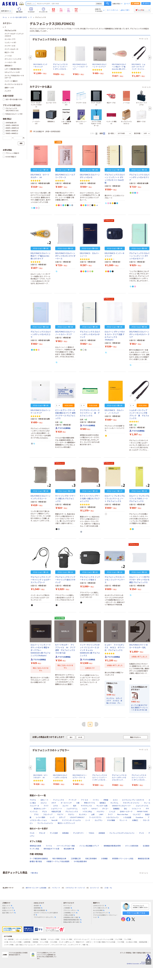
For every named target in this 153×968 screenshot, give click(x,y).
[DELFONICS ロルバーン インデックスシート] (41, 476)
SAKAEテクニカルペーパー (121, 806)
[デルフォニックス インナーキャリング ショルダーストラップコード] (41, 558)
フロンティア (48, 814)
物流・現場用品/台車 (59, 858)
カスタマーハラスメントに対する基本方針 (46, 914)
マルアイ (60, 814)
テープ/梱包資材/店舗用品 (39, 858)
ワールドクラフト (95, 817)
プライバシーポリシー (70, 910)
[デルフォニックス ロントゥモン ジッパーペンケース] (115, 558)
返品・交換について (8, 913)
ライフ (110, 814)
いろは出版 (127, 817)
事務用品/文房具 (35, 846)
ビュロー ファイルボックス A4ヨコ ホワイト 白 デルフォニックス (116, 647)
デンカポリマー (78, 833)
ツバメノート (136, 809)
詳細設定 (99, 3)
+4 (97, 205)
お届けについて (7, 908)
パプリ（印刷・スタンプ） (100, 908)
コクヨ (55, 806)
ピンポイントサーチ (74, 945)
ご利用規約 (66, 908)
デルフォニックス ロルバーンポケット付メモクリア (139, 177)
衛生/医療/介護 (69, 849)
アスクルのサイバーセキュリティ (44, 917)
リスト (92, 133)
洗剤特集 (35, 942)
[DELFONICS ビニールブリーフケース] (65, 155)
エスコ (115, 800)
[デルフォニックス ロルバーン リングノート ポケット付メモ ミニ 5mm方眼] (115, 155)
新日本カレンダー (40, 809)
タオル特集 (53, 942)
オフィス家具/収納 (131, 846)
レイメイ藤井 (40, 817)
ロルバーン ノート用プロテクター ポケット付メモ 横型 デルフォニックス (139, 579)
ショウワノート (56, 809)
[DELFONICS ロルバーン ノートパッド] (115, 391)
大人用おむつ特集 (131, 942)
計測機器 (104, 858)
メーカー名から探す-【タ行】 (18, 17)
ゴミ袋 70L (108, 888)
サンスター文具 (101, 806)
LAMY (101, 814)
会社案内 (36, 905)
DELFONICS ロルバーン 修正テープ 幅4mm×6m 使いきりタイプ (40, 256)
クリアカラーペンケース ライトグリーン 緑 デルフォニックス (90, 413)
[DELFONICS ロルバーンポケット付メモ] (90, 155)
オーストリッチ (66, 803)
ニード (87, 820)
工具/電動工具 (76, 858)
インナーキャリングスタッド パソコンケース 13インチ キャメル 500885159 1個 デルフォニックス (90, 650)
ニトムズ (112, 811)
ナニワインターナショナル (71, 820)
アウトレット (109, 220)
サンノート (123, 820)
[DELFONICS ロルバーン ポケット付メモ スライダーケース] (65, 234)
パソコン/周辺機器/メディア (89, 846)
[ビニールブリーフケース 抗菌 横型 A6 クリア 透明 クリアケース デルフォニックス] (65, 391)
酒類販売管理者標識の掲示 (71, 920)
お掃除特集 (27, 942)
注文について (6, 905)
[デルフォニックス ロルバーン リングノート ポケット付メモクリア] (139, 234)
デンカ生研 (54, 833)
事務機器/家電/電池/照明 (112, 846)
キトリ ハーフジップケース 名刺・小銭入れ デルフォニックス (90, 498)
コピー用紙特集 (8, 939)
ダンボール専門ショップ (66, 942)
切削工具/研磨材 (91, 858)
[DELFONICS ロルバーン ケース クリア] (41, 391)
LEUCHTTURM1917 (77, 817)
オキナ (53, 803)
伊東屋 (105, 800)
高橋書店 (116, 809)
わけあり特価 (60, 618)
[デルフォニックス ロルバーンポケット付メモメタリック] (90, 312)
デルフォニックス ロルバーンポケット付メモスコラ (41, 334)
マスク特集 (120, 942)
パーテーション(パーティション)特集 (102, 939)
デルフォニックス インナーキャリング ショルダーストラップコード (41, 579)
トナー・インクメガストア (23, 939)
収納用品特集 (143, 942)
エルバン (44, 803)
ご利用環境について (69, 913)
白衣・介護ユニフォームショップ (25, 945)
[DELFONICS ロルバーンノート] (90, 234)
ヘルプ (128, 3)
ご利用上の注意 (68, 915)
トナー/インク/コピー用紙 (66, 846)
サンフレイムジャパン (45, 823)
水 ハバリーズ (94, 888)
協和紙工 (103, 803)
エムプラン (98, 820)
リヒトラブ (136, 814)
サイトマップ (67, 905)
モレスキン (83, 814)
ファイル (49, 846)
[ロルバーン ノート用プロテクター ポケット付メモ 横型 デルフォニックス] (139, 558)
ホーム (5, 17)
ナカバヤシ (100, 811)
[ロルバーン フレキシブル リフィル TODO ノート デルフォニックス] (139, 476)
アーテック (72, 800)
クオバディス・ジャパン (131, 803)
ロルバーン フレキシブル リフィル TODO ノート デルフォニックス (139, 498)
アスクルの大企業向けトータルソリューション (105, 916)
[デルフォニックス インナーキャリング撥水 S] (90, 558)
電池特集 (43, 939)
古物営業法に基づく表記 (70, 917)
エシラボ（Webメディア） (100, 913)
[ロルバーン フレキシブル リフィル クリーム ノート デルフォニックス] (115, 476)
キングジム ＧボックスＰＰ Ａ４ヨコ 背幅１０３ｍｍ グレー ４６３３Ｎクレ (114, 700)
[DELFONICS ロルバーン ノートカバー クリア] (65, 312)
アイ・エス (84, 800)
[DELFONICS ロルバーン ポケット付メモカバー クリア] (139, 312)
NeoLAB (54, 820)
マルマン (71, 814)
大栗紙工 (135, 820)
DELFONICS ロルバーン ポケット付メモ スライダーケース (65, 256)
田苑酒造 (65, 833)
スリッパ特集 (44, 942)
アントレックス (58, 800)
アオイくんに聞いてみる (136, 913)
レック (52, 817)
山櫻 (92, 814)
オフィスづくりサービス (58, 945)
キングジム (114, 803)
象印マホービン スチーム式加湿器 (36, 888)
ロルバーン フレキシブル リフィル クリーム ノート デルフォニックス (115, 498)
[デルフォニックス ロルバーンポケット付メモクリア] (139, 155)
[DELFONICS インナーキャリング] (115, 234)
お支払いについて (7, 910)
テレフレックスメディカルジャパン (122, 833)
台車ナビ (89, 942)
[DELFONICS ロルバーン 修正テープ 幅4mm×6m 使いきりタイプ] (41, 234)
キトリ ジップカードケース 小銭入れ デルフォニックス (65, 498)
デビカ (44, 811)
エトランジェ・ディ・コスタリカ (133, 800)
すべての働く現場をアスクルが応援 (104, 942)
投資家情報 (37, 908)
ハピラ (84, 809)
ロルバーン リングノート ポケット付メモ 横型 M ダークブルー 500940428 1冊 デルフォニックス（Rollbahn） (41, 650)
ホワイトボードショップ (81, 939)
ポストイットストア (43, 945)
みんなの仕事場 (97, 910)
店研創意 (102, 833)
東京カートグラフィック (66, 823)
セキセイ (94, 809)
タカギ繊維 (111, 820)
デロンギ (42, 833)
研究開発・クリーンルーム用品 (122, 858)
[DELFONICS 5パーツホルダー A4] (41, 155)
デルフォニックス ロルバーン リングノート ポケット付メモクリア (139, 256)
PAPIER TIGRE (142, 811)
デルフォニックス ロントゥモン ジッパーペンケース (115, 579)
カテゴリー (5, 11)
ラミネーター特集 (66, 939)
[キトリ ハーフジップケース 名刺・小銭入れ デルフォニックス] (90, 476)
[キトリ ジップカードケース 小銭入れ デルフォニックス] (65, 476)
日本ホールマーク (126, 811)
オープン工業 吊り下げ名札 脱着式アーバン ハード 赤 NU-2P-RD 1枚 (139, 707)
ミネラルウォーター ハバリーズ (75, 888)
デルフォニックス (71, 811)
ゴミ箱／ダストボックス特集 (13, 942)
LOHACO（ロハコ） (98, 905)
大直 (77, 803)
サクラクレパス (86, 806)
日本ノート (44, 800)
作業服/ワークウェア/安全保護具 (57, 861)
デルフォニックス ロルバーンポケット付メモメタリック (90, 334)
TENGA (91, 833)
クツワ (46, 806)
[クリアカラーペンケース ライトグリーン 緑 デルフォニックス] (90, 391)
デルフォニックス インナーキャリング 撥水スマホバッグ (65, 579)
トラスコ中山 (87, 811)
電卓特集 (36, 939)
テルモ (32, 833)
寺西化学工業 (56, 811)
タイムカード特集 (53, 939)
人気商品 (58, 142)
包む (125, 809)
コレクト (65, 806)
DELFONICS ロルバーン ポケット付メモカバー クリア (139, 334)
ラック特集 (127, 939)
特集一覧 (85, 945)
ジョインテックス (142, 806)
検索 (107, 3)
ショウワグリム (72, 809)
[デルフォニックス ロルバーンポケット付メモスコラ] (41, 312)
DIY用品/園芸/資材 (80, 861)
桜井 (74, 806)
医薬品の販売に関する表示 (71, 922)
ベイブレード (56, 888)
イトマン (96, 800)
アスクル (33, 800)
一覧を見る (34, 873)
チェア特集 (118, 939)
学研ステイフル (89, 803)
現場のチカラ (80, 942)
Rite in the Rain (122, 814)
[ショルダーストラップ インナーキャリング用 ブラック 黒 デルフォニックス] (139, 391)
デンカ (141, 833)
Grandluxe (139, 817)
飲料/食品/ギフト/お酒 (51, 849)
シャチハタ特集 (8, 945)
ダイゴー (105, 809)
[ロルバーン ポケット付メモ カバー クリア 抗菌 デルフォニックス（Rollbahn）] (115, 312)
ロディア (62, 817)
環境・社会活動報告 (39, 910)
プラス (36, 814)
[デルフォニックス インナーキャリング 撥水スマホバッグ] (65, 558)
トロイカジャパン (112, 817)
